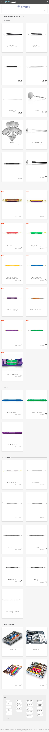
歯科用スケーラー (9, 714)
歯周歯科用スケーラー (29, 716)
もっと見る (7, 718)
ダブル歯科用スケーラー (39, 705)
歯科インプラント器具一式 (9, 710)
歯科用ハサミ (19, 705)
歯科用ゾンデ (19, 703)
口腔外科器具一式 (9, 704)
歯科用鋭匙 (39, 708)
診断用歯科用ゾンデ (29, 709)
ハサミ (8, 700)
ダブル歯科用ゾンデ (29, 712)
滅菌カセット (19, 710)
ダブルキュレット (29, 705)
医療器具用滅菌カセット (29, 701)
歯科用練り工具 (39, 711)
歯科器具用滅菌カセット (39, 701)
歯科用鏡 (18, 708)
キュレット (19, 700)
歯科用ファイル (39, 715)
